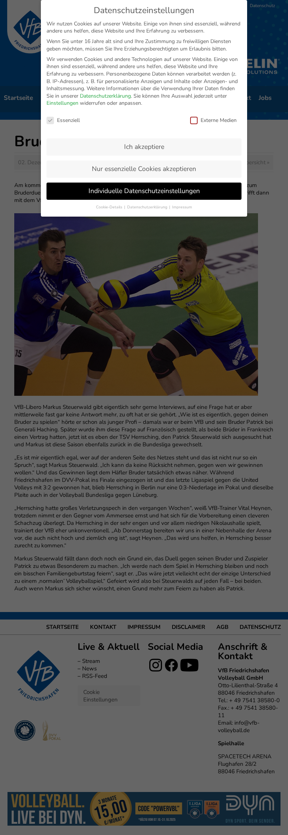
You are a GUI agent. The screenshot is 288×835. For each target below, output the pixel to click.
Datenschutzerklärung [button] (147, 207)
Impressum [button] (182, 207)
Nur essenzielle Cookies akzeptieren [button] (144, 168)
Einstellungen (62, 103)
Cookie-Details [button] (109, 207)
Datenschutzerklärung (105, 96)
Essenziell (68, 120)
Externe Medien (219, 120)
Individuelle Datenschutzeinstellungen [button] (144, 190)
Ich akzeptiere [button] (144, 146)
